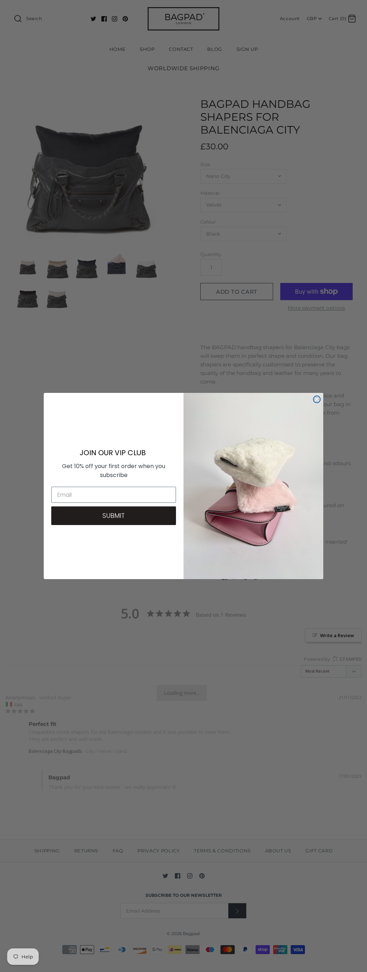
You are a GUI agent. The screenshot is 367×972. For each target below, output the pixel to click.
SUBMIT (114, 515)
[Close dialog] (316, 399)
